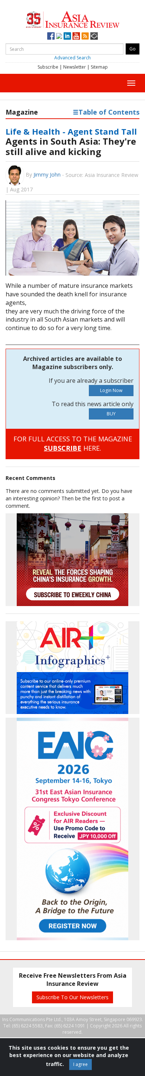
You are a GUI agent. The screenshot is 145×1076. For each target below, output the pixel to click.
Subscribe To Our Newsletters (72, 997)
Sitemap (99, 67)
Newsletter (74, 67)
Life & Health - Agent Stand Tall (71, 131)
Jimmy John (47, 174)
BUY (111, 414)
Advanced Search (72, 58)
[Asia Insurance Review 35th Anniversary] (72, 19)
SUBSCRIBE (62, 448)
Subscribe (48, 67)
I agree (80, 1064)
